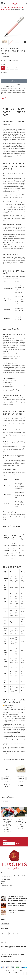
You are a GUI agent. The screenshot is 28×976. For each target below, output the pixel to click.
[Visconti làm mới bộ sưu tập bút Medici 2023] (3, 912)
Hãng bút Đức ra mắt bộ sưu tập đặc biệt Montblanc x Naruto (17, 904)
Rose (19, 90)
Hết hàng (14, 81)
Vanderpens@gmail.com (6, 885)
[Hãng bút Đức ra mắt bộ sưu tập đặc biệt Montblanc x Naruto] (3, 905)
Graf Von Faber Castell (20, 89)
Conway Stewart (5, 923)
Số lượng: (4, 72)
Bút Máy (4, 89)
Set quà (16, 92)
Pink (14, 90)
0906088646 (3, 881)
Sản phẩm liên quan (14, 759)
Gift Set (20, 92)
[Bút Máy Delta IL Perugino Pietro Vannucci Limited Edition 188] (7, 812)
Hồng (17, 90)
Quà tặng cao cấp (10, 92)
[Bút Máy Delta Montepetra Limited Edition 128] (20, 812)
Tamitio (10, 90)
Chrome (12, 89)
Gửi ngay (18, 843)
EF (3, 67)
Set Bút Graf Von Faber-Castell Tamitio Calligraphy (21, 780)
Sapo (17, 973)
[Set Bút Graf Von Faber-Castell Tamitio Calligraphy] (21, 769)
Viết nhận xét (6, 56)
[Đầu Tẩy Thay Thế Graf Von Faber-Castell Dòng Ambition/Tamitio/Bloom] (7, 769)
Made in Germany (5, 90)
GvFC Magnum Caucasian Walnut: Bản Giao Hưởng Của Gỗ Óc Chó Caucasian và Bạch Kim (17, 898)
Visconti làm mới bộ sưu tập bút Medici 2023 (17, 911)
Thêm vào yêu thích (9, 86)
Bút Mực (8, 89)
